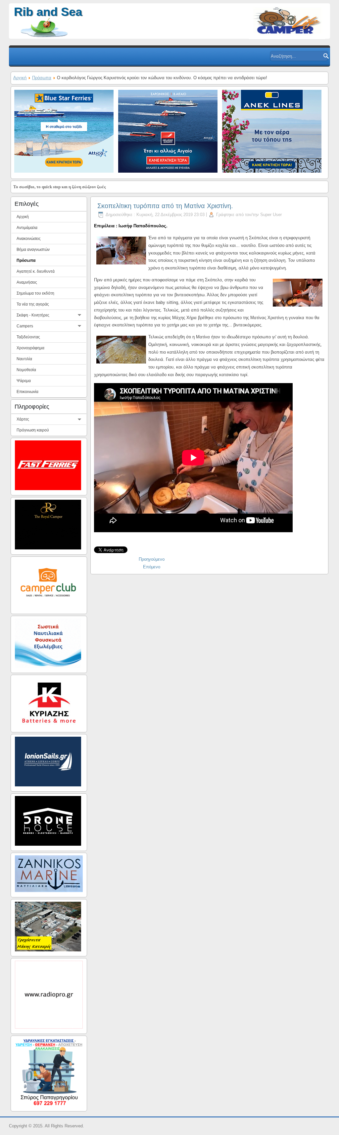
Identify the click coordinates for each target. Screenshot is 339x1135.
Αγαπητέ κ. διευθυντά (36, 271)
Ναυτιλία (24, 359)
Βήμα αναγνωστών (33, 249)
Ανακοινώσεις (29, 238)
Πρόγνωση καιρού (33, 430)
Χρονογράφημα (30, 348)
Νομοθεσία (26, 370)
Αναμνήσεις (27, 282)
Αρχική (19, 77)
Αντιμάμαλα (27, 227)
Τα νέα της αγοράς (33, 304)
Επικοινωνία (27, 391)
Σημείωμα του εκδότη (35, 293)
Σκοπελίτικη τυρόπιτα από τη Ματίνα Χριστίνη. (165, 205)
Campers (25, 326)
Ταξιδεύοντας (28, 337)
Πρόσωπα (41, 77)
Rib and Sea (48, 12)
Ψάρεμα (24, 380)
